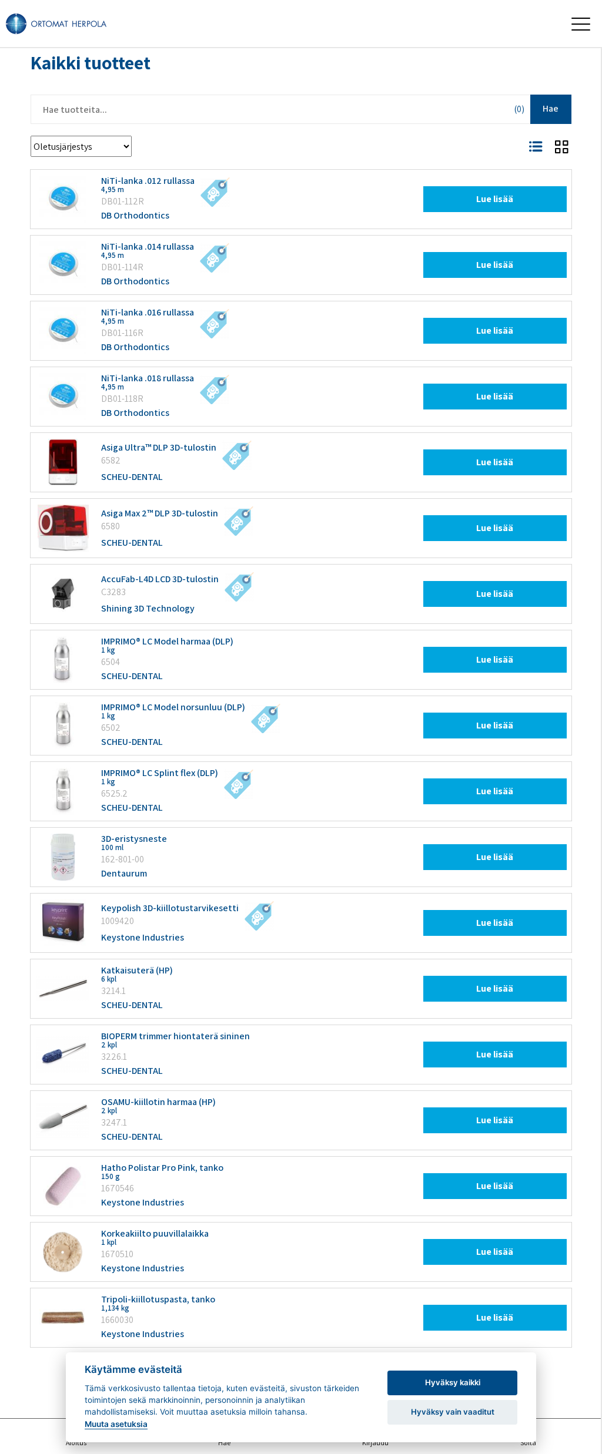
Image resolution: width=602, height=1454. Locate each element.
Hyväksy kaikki (452, 1382)
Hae (550, 108)
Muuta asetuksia (116, 1424)
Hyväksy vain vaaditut (452, 1411)
